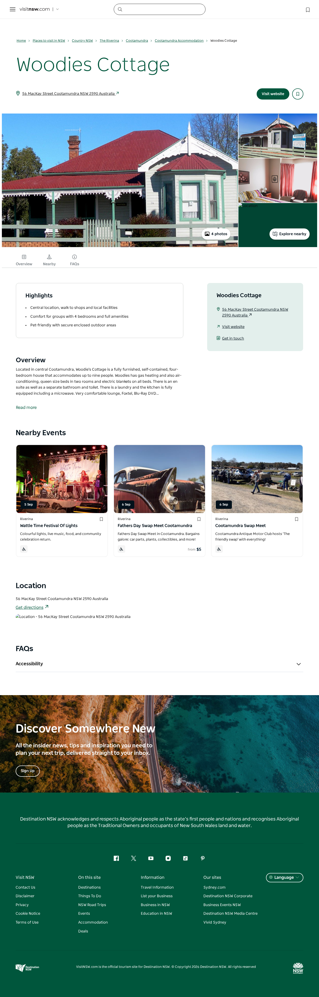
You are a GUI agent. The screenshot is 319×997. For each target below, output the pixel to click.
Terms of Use (27, 922)
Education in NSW (156, 913)
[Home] (35, 9)
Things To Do (89, 896)
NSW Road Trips (92, 905)
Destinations (89, 887)
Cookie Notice (28, 913)
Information (152, 878)
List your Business (157, 896)
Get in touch (233, 338)
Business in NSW (155, 905)
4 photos (219, 234)
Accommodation (93, 922)
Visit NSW (25, 878)
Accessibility (29, 664)
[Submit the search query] (119, 9)
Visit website (273, 94)
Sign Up (28, 771)
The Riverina (109, 40)
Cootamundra (137, 40)
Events (84, 913)
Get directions (29, 608)
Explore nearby (292, 234)
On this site (89, 878)
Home (21, 40)
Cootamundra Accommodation (179, 40)
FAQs (74, 264)
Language (284, 878)
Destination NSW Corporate (227, 896)
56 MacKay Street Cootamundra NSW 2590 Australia (69, 94)
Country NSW (82, 40)
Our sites (212, 878)
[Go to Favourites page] (307, 9)
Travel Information (157, 887)
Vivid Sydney (214, 922)
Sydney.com (214, 887)
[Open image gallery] (120, 246)
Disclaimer (25, 896)
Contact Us (25, 887)
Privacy (22, 905)
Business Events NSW (222, 905)
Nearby (49, 264)
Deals (83, 931)
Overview (24, 264)
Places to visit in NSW (49, 40)
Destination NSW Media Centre (230, 913)
